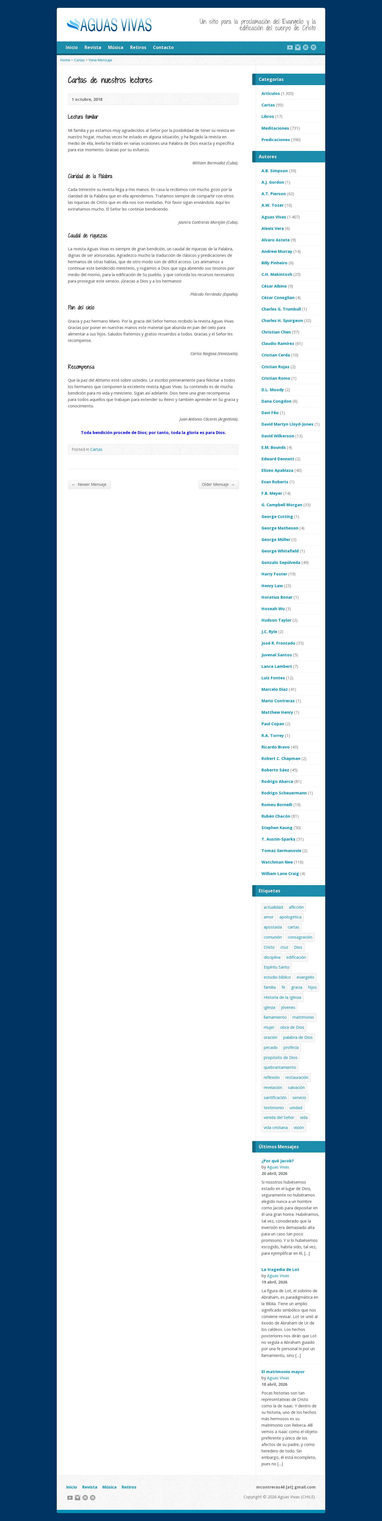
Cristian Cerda (275, 355)
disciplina (272, 957)
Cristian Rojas (275, 366)
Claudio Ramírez (277, 343)
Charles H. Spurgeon (282, 320)
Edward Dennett (277, 458)
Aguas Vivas (273, 217)
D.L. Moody (272, 389)
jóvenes (288, 1007)
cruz (284, 947)
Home (65, 59)
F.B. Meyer (271, 493)
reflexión (272, 1077)
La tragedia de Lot (280, 1269)
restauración (297, 1077)
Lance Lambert (276, 666)
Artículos (270, 93)
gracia (296, 987)
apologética (290, 917)
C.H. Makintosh (276, 274)
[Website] (305, 47)
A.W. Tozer (272, 205)
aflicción (296, 907)
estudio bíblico (277, 977)
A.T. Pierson (273, 193)
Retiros (138, 47)
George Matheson (279, 528)
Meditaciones (275, 128)
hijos (312, 987)
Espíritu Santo (276, 967)
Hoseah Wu (273, 608)
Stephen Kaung (277, 827)
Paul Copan (272, 723)
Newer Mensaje (89, 484)
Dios (298, 947)
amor (268, 917)
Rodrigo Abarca (277, 781)
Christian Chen (276, 332)
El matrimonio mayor (283, 1371)
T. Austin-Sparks (278, 839)
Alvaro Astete (275, 239)
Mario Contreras (278, 700)
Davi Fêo (270, 412)
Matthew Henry (277, 712)
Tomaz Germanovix (281, 850)
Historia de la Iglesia (282, 997)
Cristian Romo (275, 378)
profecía (291, 1047)
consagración (300, 937)
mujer (269, 1027)
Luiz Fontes (273, 677)
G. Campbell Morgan (281, 504)
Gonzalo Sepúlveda (280, 562)
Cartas (79, 59)
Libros (267, 116)
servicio (299, 1097)
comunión (273, 937)
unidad (296, 1107)
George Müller (275, 539)
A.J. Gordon (272, 182)
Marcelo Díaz (274, 689)
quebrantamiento (280, 1067)
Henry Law (272, 585)
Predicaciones (275, 139)
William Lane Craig (280, 873)
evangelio (305, 977)
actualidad (273, 907)
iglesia (269, 1007)
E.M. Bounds (273, 447)
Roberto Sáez (275, 770)
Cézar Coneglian (277, 297)
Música (115, 47)
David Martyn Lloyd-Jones (287, 424)
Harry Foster (274, 574)
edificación (296, 957)
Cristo (269, 947)
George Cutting (277, 516)
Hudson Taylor (276, 620)
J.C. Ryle (269, 631)
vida (304, 1117)
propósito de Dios (281, 1057)
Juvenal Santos (276, 654)
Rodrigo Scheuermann (284, 793)
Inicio (72, 47)
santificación (275, 1097)
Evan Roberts (274, 481)
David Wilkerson (277, 435)
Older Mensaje (218, 484)
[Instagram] (298, 47)
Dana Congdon (276, 401)
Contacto (163, 47)
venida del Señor (279, 1117)
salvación (296, 1087)
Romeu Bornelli (276, 804)
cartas (293, 927)
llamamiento (275, 1017)
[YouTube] (290, 47)
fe (283, 987)
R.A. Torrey (272, 735)
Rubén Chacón (275, 816)
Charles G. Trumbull (281, 309)
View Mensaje (100, 59)
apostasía (273, 927)
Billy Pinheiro (274, 262)
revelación (273, 1087)
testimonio (274, 1107)
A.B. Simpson (274, 170)
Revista (92, 47)
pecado (271, 1047)
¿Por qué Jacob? (277, 1160)
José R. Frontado (278, 643)
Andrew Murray (276, 251)
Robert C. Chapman (280, 758)
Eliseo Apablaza (277, 470)
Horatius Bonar (277, 597)
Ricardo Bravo (275, 747)
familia (270, 987)
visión (299, 1127)
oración (270, 1037)
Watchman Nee (277, 862)
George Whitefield (280, 551)
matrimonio (303, 1017)
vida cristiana (276, 1127)
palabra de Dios (298, 1037)
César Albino (274, 286)
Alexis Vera (272, 228)
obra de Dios (292, 1027)
